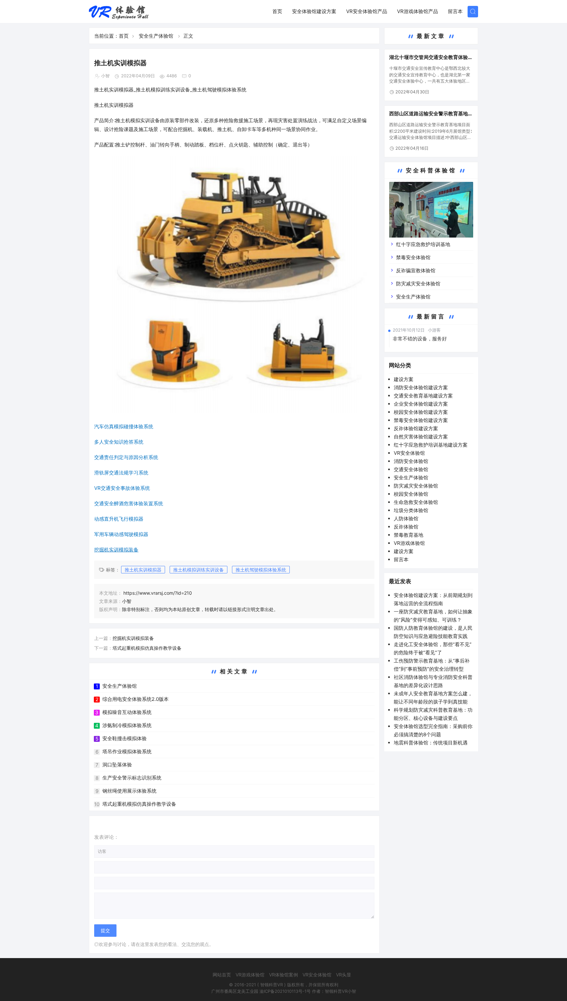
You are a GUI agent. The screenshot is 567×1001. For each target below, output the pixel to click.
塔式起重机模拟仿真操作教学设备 (147, 648)
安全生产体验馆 (156, 36)
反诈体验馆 (406, 527)
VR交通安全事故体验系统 (122, 488)
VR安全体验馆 (409, 453)
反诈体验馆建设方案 (416, 428)
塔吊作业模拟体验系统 (127, 751)
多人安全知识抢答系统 (118, 442)
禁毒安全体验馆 (413, 257)
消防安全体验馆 (411, 461)
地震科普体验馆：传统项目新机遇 (431, 743)
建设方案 (403, 379)
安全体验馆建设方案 (314, 11)
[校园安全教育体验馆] (431, 214)
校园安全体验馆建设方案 (421, 412)
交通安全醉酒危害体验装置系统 (128, 503)
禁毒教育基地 (408, 535)
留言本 (455, 11)
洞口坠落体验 (117, 764)
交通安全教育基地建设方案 (423, 396)
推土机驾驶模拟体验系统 (261, 569)
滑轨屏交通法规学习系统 (121, 473)
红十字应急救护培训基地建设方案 (431, 445)
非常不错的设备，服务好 (420, 339)
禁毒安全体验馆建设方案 (421, 420)
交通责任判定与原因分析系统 (126, 457)
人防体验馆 (406, 518)
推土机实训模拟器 (143, 569)
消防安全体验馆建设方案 (421, 387)
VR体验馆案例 (283, 974)
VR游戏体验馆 (409, 543)
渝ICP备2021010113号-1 (283, 991)
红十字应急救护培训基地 (423, 244)
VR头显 (343, 974)
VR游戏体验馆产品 (417, 11)
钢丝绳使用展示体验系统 (129, 791)
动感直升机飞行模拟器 (118, 519)
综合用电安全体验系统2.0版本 (135, 699)
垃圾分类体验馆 (411, 510)
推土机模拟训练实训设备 (198, 569)
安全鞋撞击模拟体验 (124, 738)
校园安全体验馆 (411, 494)
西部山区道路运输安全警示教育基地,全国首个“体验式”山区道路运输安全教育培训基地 (430, 113)
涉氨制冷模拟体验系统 (127, 725)
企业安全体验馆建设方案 (421, 404)
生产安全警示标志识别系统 (131, 778)
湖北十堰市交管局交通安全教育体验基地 (431, 57)
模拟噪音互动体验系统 (127, 712)
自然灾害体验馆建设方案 (421, 436)
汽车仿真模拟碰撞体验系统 (123, 426)
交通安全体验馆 (411, 469)
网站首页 (222, 974)
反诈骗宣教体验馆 (415, 270)
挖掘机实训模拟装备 (133, 638)
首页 (277, 11)
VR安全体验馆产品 (366, 11)
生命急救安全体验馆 (416, 502)
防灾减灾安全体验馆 (418, 283)
